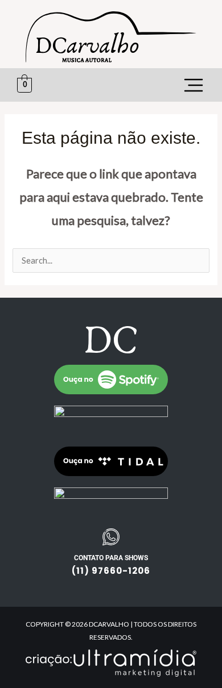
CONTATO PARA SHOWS (111, 558)
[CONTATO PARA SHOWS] (111, 536)
